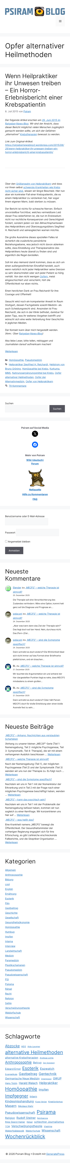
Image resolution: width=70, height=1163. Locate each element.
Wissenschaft (12, 1017)
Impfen (9, 936)
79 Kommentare (17, 385)
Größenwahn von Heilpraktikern (33, 183)
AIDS (23, 1046)
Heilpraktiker (48, 1083)
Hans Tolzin (11, 1083)
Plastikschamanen (15, 965)
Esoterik (9, 898)
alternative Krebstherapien (21, 1057)
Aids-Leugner (34, 1046)
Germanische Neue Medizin (22, 1078)
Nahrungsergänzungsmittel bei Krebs (33, 372)
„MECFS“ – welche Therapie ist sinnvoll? (42, 665)
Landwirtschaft (13, 950)
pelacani (17, 613)
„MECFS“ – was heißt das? (19, 819)
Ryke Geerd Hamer (15, 1122)
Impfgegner (16, 1095)
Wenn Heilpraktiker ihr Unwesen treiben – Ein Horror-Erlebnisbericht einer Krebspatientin (34, 90)
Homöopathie (16, 360)
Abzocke (12, 1046)
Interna (9, 941)
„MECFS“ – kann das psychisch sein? (25, 799)
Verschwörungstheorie (17, 1007)
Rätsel (8, 988)
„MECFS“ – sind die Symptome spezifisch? (28, 779)
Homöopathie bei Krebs (35, 368)
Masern (10, 1106)
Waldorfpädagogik (14, 1130)
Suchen (9, 403)
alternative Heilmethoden (34, 1052)
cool (7, 884)
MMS (8, 372)
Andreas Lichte (47, 1058)
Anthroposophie (14, 874)
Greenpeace (46, 1079)
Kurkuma (54, 368)
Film (7, 903)
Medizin (9, 955)
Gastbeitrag (11, 908)
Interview (10, 946)
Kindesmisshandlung (19, 1101)
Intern (33, 1096)
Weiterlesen (11, 351)
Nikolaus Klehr (25, 1106)
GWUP (57, 1078)
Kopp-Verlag (41, 1102)
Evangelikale (11, 1074)
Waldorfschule (13, 1012)
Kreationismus (55, 1101)
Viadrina (48, 1126)
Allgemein (10, 870)
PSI (7, 979)
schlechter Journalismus (49, 1121)
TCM (7, 1126)
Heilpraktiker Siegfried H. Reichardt (28, 364)
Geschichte (11, 912)
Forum (35, 463)
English (9, 889)
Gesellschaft (12, 917)
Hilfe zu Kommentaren (35, 494)
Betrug (37, 1062)
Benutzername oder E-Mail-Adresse (25, 516)
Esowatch (47, 1068)
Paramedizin (12, 960)
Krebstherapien (28, 134)
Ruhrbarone (42, 1118)
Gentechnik (48, 1074)
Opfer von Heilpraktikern (39, 381)
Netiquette (35, 489)
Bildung (9, 879)
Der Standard (49, 1063)
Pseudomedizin (33, 360)
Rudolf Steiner (26, 1118)
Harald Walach (28, 1083)
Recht (8, 993)
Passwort (10, 532)
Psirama (9, 984)
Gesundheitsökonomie (17, 922)
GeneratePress (55, 1154)
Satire (8, 1003)
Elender (17, 587)
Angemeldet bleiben (18, 541)
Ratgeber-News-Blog (30, 333)
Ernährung (10, 893)
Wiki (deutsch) (35, 460)
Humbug (10, 931)
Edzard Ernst (13, 1068)
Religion (9, 998)
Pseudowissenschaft (16, 974)
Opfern (44, 276)
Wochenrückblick (25, 1136)
